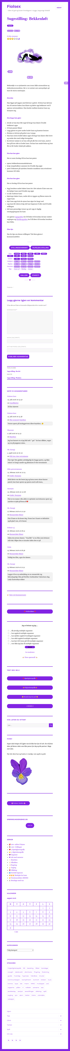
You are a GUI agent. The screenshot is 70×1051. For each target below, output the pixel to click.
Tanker (9, 1025)
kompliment (26, 980)
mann (26, 984)
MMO (33, 984)
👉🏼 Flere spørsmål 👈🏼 (29, 657)
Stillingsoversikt (19, 248)
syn (16, 995)
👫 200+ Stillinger (15, 847)
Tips (8, 1016)
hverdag (17, 976)
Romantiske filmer (16, 515)
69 (24, 968)
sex (42, 987)
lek (21, 984)
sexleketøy (12, 991)
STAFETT (35, 275)
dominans (28, 972)
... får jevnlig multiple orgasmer (21, 631)
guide (10, 976)
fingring (37, 972)
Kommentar (12, 310)
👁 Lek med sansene (16, 857)
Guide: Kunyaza (15, 476)
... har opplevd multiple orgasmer (22, 633)
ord (47, 984)
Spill (8, 1029)
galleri (24, 275)
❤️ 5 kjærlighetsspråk (17, 849)
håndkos (34, 976)
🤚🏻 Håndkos (13, 862)
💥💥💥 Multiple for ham (18, 875)
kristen (43, 980)
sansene (36, 987)
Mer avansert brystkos (18, 420)
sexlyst (20, 991)
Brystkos (13, 437)
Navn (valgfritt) (13, 337)
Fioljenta (9, 287)
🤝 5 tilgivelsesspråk (16, 852)
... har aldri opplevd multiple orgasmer (23, 638)
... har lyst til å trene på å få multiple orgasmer (26, 641)
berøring (30, 968)
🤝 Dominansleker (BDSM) (18, 878)
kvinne (10, 984)
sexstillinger (29, 991)
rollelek (28, 987)
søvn (21, 995)
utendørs (41, 995)
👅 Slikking (13, 870)
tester (27, 995)
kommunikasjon (14, 980)
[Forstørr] (41, 45)
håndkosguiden (22, 219)
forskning (45, 972)
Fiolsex (14, 6)
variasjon (11, 999)
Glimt (9, 1020)
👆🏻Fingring (13, 865)
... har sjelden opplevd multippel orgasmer (25, 636)
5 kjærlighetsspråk (14, 968)
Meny (59, 8)
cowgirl (10, 972)
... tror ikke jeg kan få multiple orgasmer (24, 643)
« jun (16, 932)
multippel (40, 984)
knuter (41, 976)
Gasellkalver (14, 403)
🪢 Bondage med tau (16, 880)
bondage (44, 968)
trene (34, 995)
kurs (49, 980)
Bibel (37, 968)
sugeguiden (19, 217)
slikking (38, 991)
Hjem (9, 1011)
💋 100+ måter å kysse (17, 844)
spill (44, 991)
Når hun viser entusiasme (19, 456)
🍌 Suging (12, 868)
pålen (18, 987)
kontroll (36, 980)
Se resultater (30, 652)
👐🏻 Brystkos (13, 860)
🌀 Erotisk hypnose (16, 873)
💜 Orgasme (13, 855)
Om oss (9, 1034)
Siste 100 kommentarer (17, 595)
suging (10, 995)
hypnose (25, 976)
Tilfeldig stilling (40, 248)
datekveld (19, 972)
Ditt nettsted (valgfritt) (16, 346)
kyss (16, 984)
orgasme (11, 987)
